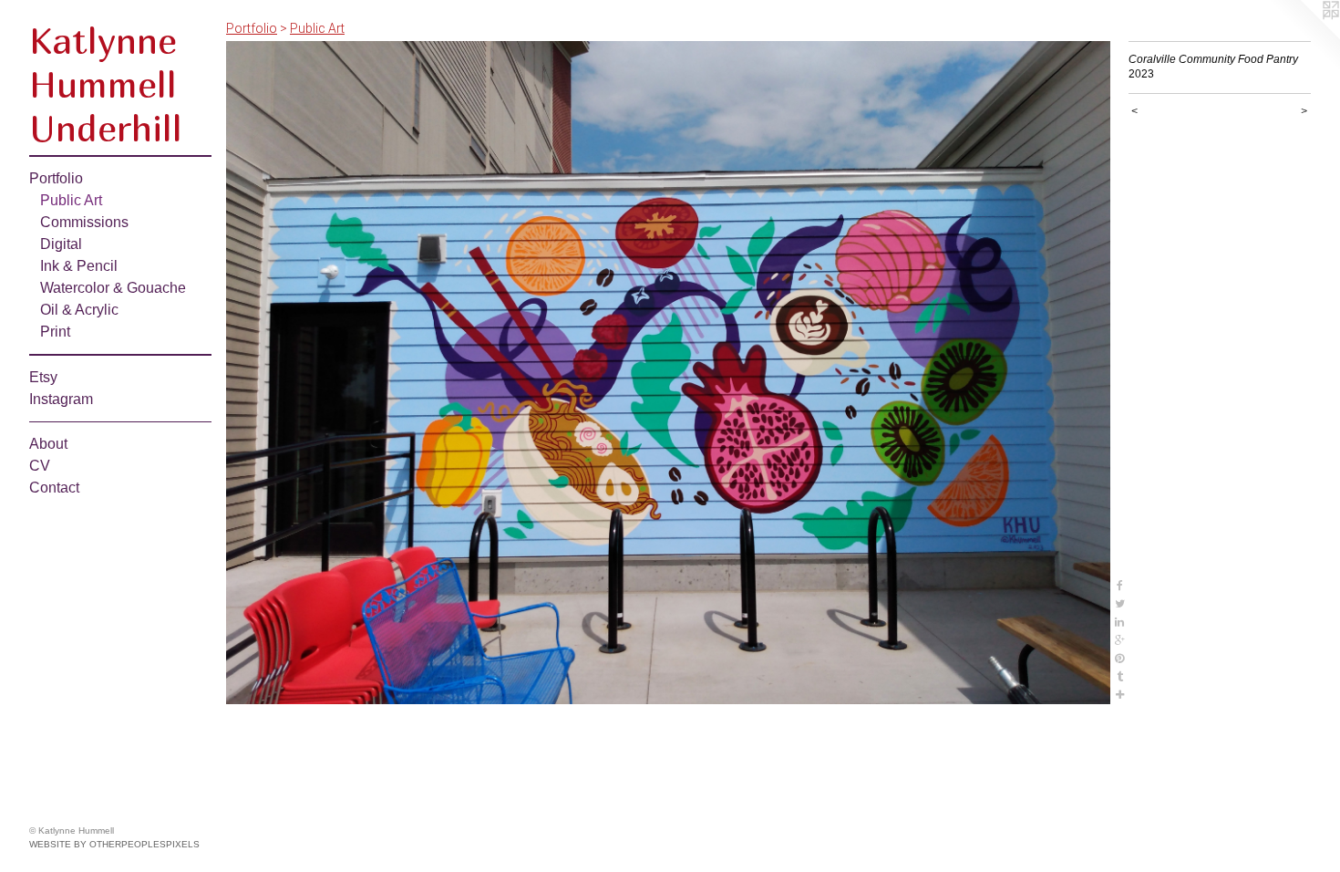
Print (55, 331)
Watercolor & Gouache (113, 288)
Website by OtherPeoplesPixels (114, 844)
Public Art (71, 200)
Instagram (61, 399)
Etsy (43, 377)
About (48, 444)
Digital (61, 244)
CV (39, 465)
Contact (54, 487)
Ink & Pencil (79, 266)
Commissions (84, 222)
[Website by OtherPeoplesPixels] (1303, 36)
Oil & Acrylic (79, 309)
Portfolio (56, 178)
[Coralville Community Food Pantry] (668, 372)
